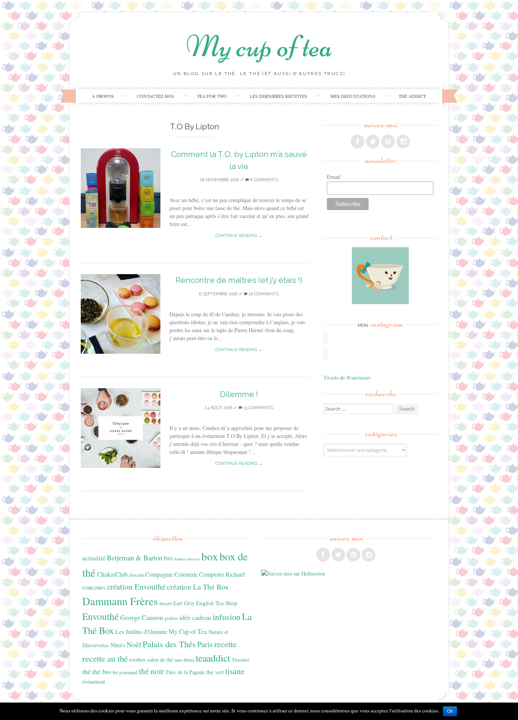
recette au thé (105, 658)
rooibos (137, 659)
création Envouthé (136, 586)
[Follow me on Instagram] (403, 141)
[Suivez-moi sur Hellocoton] (293, 573)
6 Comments (263, 179)
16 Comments (263, 294)
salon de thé (160, 659)
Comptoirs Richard (222, 574)
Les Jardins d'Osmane (141, 631)
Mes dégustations (352, 96)
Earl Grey (184, 603)
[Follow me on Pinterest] (388, 141)
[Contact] (380, 275)
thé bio (101, 671)
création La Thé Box (198, 587)
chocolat (136, 575)
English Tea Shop (216, 603)
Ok (450, 711)
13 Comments (257, 407)
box (209, 556)
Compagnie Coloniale (171, 574)
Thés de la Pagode (185, 672)
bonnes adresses (187, 559)
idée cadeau (195, 617)
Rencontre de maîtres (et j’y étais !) (239, 280)
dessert (165, 603)
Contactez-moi (155, 96)
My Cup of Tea (188, 631)
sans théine (184, 660)
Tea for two (212, 96)
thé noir (151, 671)
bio (168, 557)
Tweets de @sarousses (346, 377)
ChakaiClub (112, 574)
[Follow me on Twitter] (373, 141)
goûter (171, 618)
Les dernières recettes (278, 96)
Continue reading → (238, 235)
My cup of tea (259, 46)
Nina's (117, 645)
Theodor (240, 659)
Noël (134, 644)
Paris (205, 644)
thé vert (215, 672)
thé (86, 671)
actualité (93, 557)
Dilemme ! (239, 394)
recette (225, 643)
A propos (103, 96)
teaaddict (213, 657)
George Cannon (141, 617)
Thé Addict (412, 96)
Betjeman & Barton (134, 557)
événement (93, 681)
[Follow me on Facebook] (357, 141)
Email (333, 177)
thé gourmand (125, 672)
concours (93, 587)
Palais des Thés (169, 643)
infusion (226, 616)
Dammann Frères (120, 601)
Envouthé (100, 616)
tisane (235, 670)
